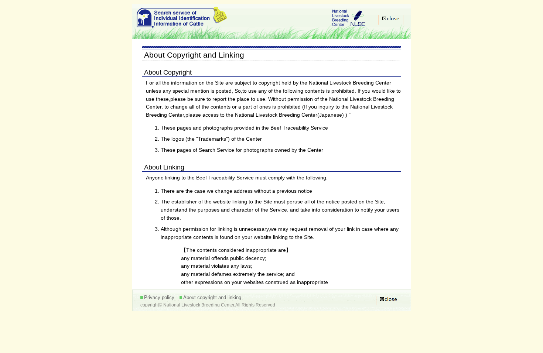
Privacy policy (159, 297)
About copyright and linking (212, 297)
